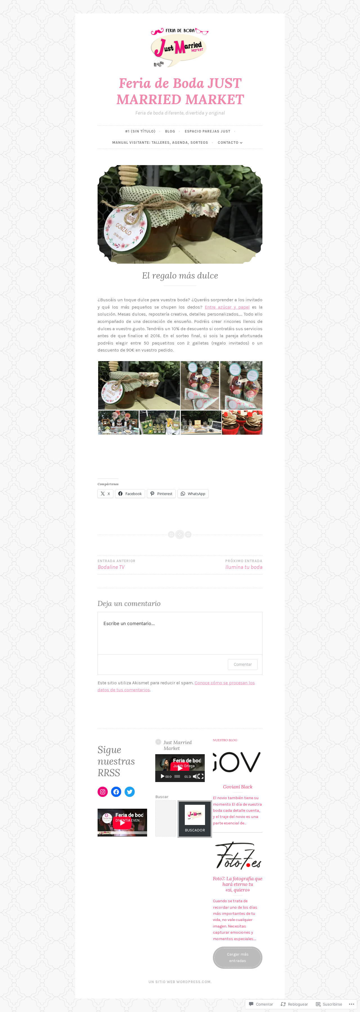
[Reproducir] (162, 776)
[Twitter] (130, 792)
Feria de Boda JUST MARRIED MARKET (180, 91)
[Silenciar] (195, 776)
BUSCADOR (195, 830)
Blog (170, 131)
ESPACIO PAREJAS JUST (207, 131)
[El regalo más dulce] (180, 214)
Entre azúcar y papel (227, 307)
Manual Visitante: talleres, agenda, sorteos (160, 142)
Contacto (228, 142)
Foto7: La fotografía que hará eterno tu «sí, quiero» (237, 884)
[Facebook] (116, 792)
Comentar (243, 664)
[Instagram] (103, 792)
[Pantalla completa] (201, 776)
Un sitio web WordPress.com (179, 982)
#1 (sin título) (140, 131)
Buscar (161, 796)
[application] (180, 768)
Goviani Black (238, 787)
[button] (139, 385)
